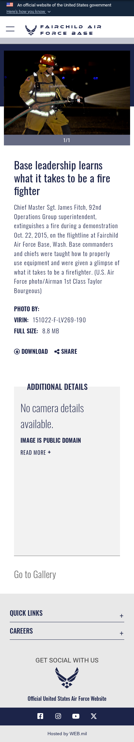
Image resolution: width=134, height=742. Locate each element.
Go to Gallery (35, 574)
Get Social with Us (67, 660)
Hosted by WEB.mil (67, 733)
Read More (34, 452)
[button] (29, 11)
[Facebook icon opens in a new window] (40, 716)
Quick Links (26, 613)
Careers (21, 631)
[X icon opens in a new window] (94, 716)
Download (34, 351)
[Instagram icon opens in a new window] (58, 716)
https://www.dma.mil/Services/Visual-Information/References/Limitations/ (60, 544)
